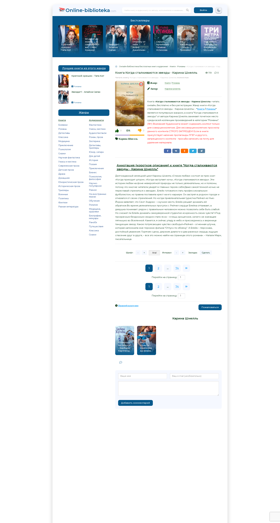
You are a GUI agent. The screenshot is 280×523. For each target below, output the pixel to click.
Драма (61, 174)
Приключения (96, 168)
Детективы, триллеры (95, 146)
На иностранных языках (97, 195)
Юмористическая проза (70, 182)
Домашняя (64, 178)
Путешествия (96, 226)
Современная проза (68, 165)
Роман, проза (96, 137)
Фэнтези (62, 202)
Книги (167, 83)
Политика (63, 198)
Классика (63, 137)
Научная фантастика (69, 157)
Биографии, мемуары (95, 217)
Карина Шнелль (128, 138)
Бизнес (93, 172)
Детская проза (66, 170)
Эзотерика (94, 141)
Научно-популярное (95, 184)
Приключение (65, 145)
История (93, 160)
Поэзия (93, 164)
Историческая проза (69, 186)
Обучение (94, 200)
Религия (93, 205)
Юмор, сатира (96, 152)
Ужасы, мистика (97, 129)
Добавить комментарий (135, 402)
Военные (63, 194)
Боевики (63, 125)
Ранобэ (93, 222)
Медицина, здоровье (95, 210)
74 (177, 268)
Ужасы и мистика (67, 161)
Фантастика (95, 125)
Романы (62, 129)
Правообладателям (128, 305)
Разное (93, 190)
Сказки (62, 153)
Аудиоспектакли (97, 133)
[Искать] (187, 10)
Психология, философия (95, 178)
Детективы (64, 133)
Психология (64, 149)
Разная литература (68, 206)
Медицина (64, 141)
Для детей (94, 156)
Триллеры (63, 190)
